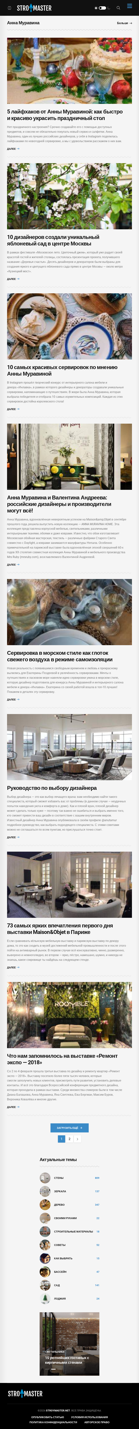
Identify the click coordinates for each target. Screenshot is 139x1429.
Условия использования (89, 1417)
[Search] (118, 8)
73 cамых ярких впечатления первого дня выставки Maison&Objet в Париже (60, 928)
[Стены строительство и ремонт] (45, 1177)
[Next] (77, 1139)
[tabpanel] (69, 1344)
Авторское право (96, 1422)
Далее (11, 148)
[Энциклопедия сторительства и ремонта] (34, 8)
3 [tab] (59, 1369)
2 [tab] (53, 1369)
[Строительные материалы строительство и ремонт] (45, 1231)
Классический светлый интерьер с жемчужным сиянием (65, 1358)
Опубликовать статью (47, 1417)
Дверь (49, 1347)
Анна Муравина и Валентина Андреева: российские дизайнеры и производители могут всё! (59, 504)
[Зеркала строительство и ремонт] (45, 1191)
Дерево (59, 1204)
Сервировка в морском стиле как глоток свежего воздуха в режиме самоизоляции (59, 656)
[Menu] (9, 8)
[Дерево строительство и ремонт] (45, 1204)
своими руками (65, 1218)
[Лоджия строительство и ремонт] (45, 1298)
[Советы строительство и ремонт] (45, 1244)
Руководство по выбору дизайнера (52, 788)
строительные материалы (73, 1231)
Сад (57, 1285)
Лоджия (60, 1298)
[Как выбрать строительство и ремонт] (45, 1258)
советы (60, 1245)
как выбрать (63, 1258)
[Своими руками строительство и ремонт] (45, 1218)
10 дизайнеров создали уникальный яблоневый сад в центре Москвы (53, 240)
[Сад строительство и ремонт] (45, 1285)
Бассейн (60, 1271)
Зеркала (60, 1191)
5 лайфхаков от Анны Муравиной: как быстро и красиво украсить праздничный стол (65, 114)
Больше (122, 23)
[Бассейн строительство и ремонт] (45, 1271)
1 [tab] (47, 1369)
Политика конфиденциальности (53, 1422)
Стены (59, 1177)
